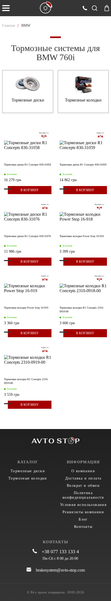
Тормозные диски (28, 471)
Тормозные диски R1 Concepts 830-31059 (83, 164)
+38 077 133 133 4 (60, 551)
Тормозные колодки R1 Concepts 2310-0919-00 (26, 381)
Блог (83, 519)
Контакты (83, 527)
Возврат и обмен (83, 486)
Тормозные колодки (27, 478)
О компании (83, 471)
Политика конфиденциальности (83, 495)
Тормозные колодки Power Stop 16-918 (82, 236)
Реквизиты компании (83, 512)
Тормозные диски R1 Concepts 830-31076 (27, 236)
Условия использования (83, 505)
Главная (8, 25)
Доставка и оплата (83, 478)
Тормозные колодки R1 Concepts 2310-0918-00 (82, 309)
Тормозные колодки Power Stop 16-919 (26, 307)
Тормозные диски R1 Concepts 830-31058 (27, 164)
